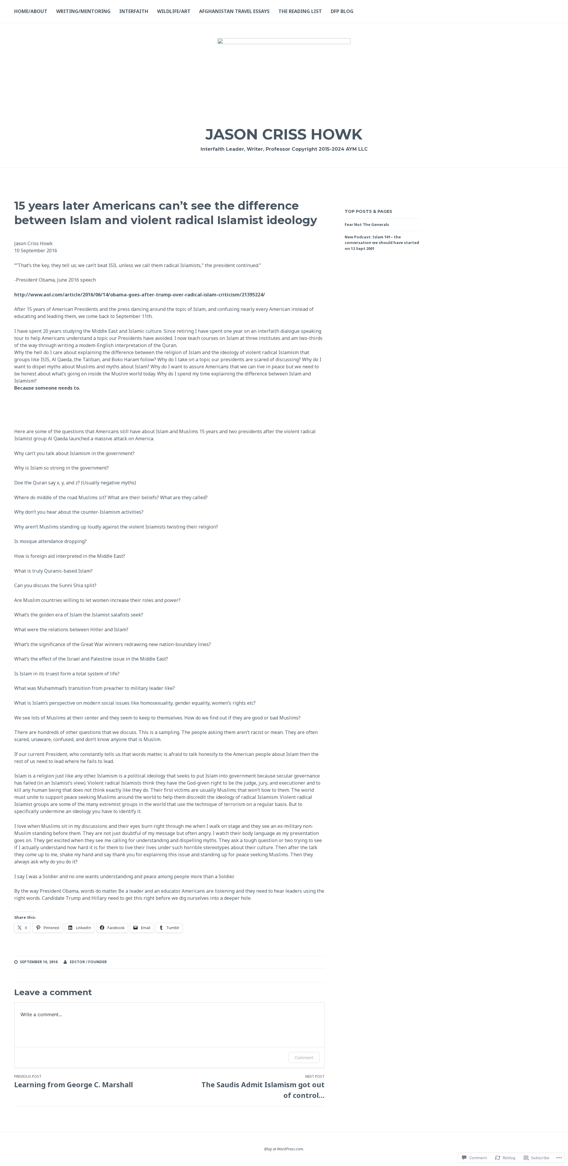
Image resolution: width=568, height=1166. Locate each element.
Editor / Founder (88, 961)
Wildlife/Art (174, 11)
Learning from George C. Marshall (74, 1081)
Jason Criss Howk (284, 134)
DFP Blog (342, 11)
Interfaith (133, 11)
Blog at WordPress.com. (284, 1148)
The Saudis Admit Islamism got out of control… (262, 1087)
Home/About (30, 11)
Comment (304, 1057)
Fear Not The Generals (367, 224)
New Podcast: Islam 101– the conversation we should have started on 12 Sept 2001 (382, 242)
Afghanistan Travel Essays (234, 11)
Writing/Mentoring (83, 11)
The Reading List (300, 11)
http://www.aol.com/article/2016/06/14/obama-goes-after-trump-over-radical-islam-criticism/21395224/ (139, 294)
